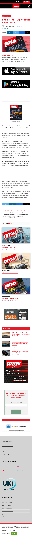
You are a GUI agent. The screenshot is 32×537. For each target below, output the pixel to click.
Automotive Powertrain (7, 511)
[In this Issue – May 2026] (16, 235)
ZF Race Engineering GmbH (16, 430)
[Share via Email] (28, 32)
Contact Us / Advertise (7, 446)
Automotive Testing (6, 505)
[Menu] (3, 6)
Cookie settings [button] (6, 533)
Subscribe (26, 1)
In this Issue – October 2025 (10, 273)
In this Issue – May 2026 (8, 247)
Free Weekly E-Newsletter (8, 454)
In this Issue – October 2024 (10, 298)
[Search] (29, 6)
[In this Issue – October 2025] (16, 261)
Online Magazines (6, 16)
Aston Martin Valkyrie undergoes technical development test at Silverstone (20, 343)
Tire (2, 514)
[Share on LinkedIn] (10, 32)
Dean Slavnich (10, 26)
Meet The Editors (6, 449)
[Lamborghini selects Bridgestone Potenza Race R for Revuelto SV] (6, 353)
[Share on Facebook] (22, 32)
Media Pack (4, 451)
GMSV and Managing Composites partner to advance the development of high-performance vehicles (21, 334)
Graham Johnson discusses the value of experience (22, 214)
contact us (8, 125)
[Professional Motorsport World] (16, 6)
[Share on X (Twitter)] (16, 32)
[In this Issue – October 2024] (16, 286)
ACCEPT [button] (14, 533)
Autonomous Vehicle (7, 508)
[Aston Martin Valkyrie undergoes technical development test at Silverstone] (6, 344)
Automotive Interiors (7, 502)
